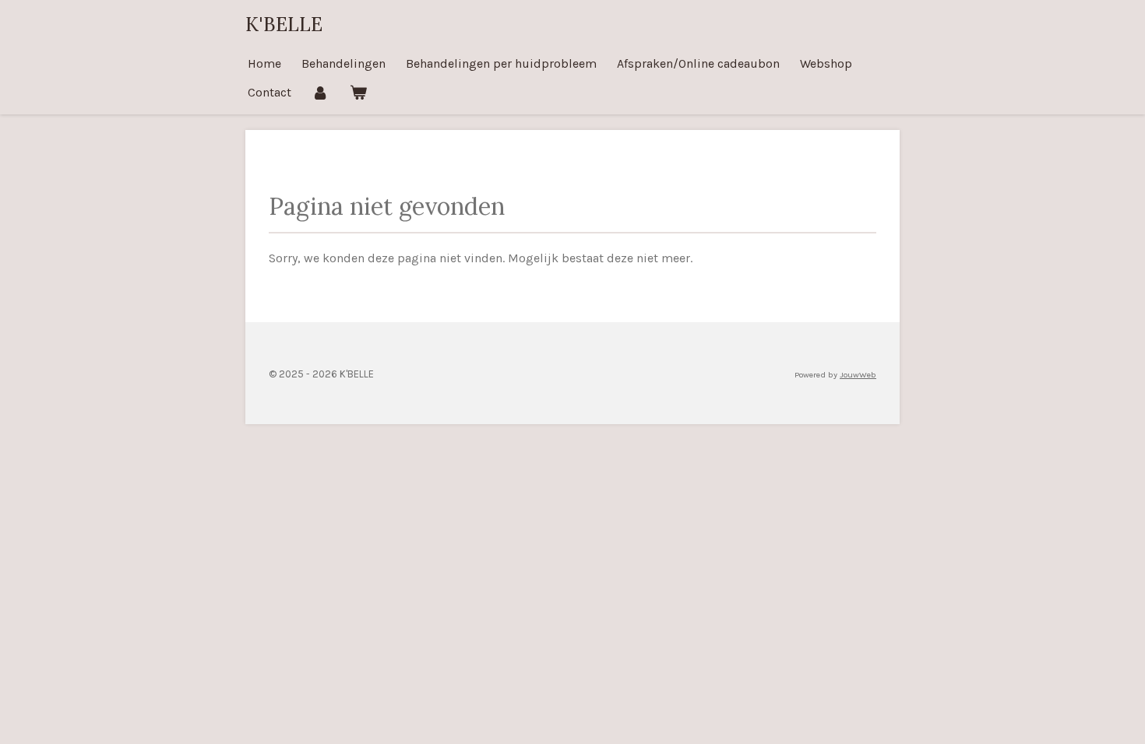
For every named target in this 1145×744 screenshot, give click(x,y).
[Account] (320, 92)
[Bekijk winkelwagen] (357, 92)
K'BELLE (283, 24)
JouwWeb (858, 375)
